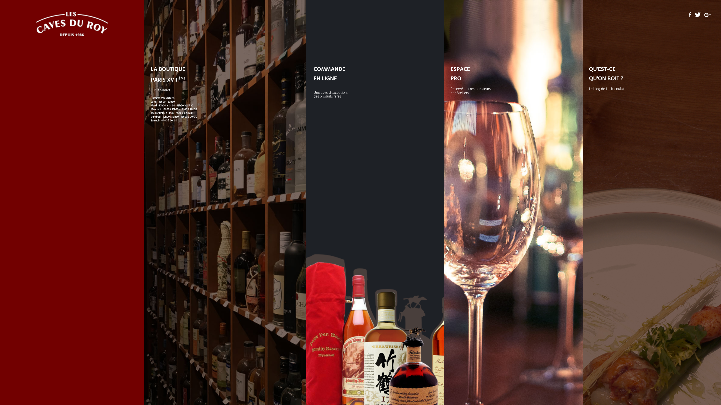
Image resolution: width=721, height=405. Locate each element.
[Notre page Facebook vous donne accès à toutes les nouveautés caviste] (690, 16)
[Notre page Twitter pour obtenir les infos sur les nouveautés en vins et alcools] (698, 16)
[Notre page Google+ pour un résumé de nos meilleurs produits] (707, 16)
